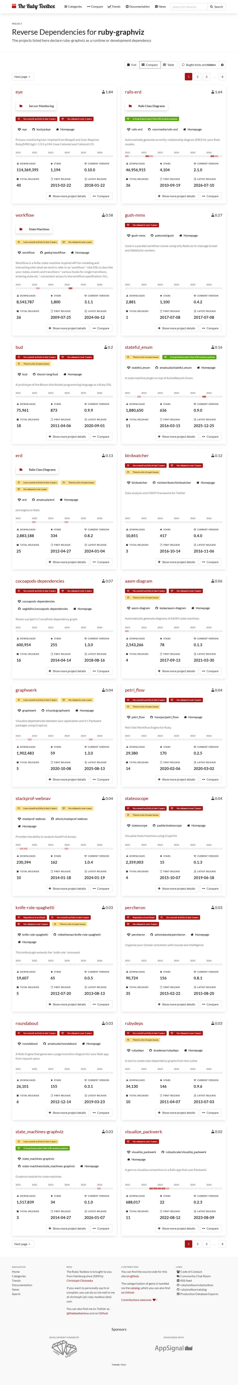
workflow (25, 215)
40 (19, 185)
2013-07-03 (204, 1101)
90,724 (132, 978)
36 (128, 185)
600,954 (24, 644)
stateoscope (136, 798)
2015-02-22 (170, 993)
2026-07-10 (204, 185)
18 (19, 425)
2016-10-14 (170, 551)
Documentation (22, 1285)
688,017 (133, 1202)
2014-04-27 (61, 1217)
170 (163, 753)
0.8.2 (88, 535)
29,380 (132, 753)
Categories (19, 1276)
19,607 (23, 978)
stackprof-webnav (33, 798)
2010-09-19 (170, 185)
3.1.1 (88, 302)
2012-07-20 (61, 993)
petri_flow (134, 690)
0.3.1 (88, 1086)
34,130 (132, 1086)
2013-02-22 (61, 185)
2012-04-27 (61, 551)
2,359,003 (134, 862)
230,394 (24, 862)
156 (163, 978)
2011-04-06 (61, 425)
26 (19, 317)
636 (163, 410)
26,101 (23, 1086)
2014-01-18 (61, 877)
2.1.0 (198, 170)
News (15, 1289)
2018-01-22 (94, 185)
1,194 (55, 170)
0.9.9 (88, 410)
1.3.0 (88, 644)
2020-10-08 (61, 768)
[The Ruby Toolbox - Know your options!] (33, 6)
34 (53, 1202)
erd (19, 455)
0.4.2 (198, 302)
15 (162, 862)
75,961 (23, 410)
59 (53, 753)
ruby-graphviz (121, 31)
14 (128, 768)
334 (54, 535)
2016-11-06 (204, 551)
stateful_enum (138, 347)
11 (128, 425)
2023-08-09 (204, 1217)
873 (54, 410)
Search (16, 1294)
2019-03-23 (94, 1101)
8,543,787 (25, 302)
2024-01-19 (94, 877)
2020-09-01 (94, 425)
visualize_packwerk (143, 1131)
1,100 (165, 302)
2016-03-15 (170, 425)
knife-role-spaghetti (35, 907)
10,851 (132, 535)
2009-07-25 (61, 317)
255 (54, 644)
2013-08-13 (94, 993)
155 (54, 1086)
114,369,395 (27, 170)
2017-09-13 (170, 660)
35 (128, 993)
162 (54, 862)
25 (19, 551)
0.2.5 (198, 753)
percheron (135, 907)
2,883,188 (25, 535)
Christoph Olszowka (80, 1280)
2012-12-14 (61, 1101)
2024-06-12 (94, 317)
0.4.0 (198, 535)
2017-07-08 (170, 317)
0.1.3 (198, 644)
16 (19, 660)
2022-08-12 (170, 1217)
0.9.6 (198, 1086)
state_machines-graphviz (39, 1131)
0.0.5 (88, 978)
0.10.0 (89, 170)
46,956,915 (136, 170)
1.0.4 (88, 862)
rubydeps (134, 1023)
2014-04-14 (61, 660)
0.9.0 (198, 410)
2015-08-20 (204, 993)
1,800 (55, 302)
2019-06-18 (204, 877)
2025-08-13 (94, 768)
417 (163, 535)
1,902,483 (25, 753)
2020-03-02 (204, 768)
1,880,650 (134, 410)
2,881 (131, 302)
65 (53, 978)
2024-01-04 (94, 551)
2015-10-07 (170, 877)
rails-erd (133, 91)
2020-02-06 (170, 768)
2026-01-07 (94, 1217)
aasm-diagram (138, 580)
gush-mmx (135, 215)
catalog (135, 1288)
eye (19, 91)
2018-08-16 (94, 660)
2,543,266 (134, 644)
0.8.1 (198, 978)
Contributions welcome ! (139, 1300)
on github (132, 1276)
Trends (16, 1280)
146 (163, 1086)
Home (16, 1271)
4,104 (165, 170)
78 (162, 644)
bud (19, 347)
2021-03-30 (204, 660)
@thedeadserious (78, 1313)
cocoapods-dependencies (40, 580)
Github (103, 1313)
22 (162, 1202)
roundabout (27, 1023)
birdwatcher (137, 455)
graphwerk (26, 690)
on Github (127, 1292)
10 (19, 877)
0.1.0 (88, 1202)
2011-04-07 (170, 1101)
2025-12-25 (204, 425)
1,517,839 (25, 1202)
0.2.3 (198, 1202)
